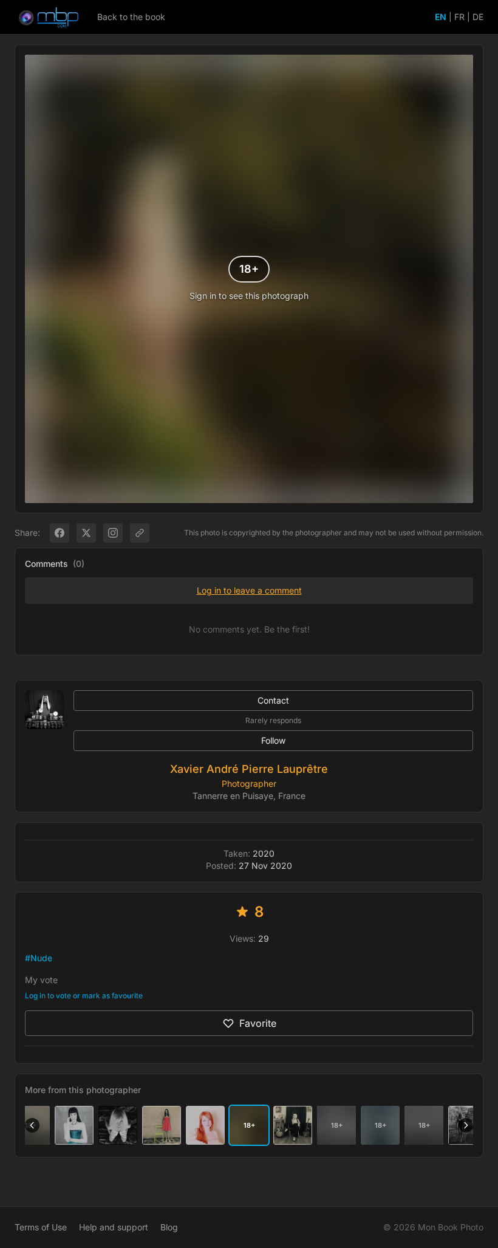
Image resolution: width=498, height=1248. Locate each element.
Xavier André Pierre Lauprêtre (249, 769)
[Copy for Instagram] (113, 533)
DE (477, 17)
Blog (169, 1227)
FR (459, 17)
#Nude (38, 958)
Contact (273, 700)
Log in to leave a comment (249, 590)
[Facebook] (59, 533)
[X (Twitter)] (86, 533)
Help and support (113, 1227)
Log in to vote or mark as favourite (84, 995)
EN (440, 17)
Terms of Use (41, 1227)
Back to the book (131, 17)
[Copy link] (139, 533)
